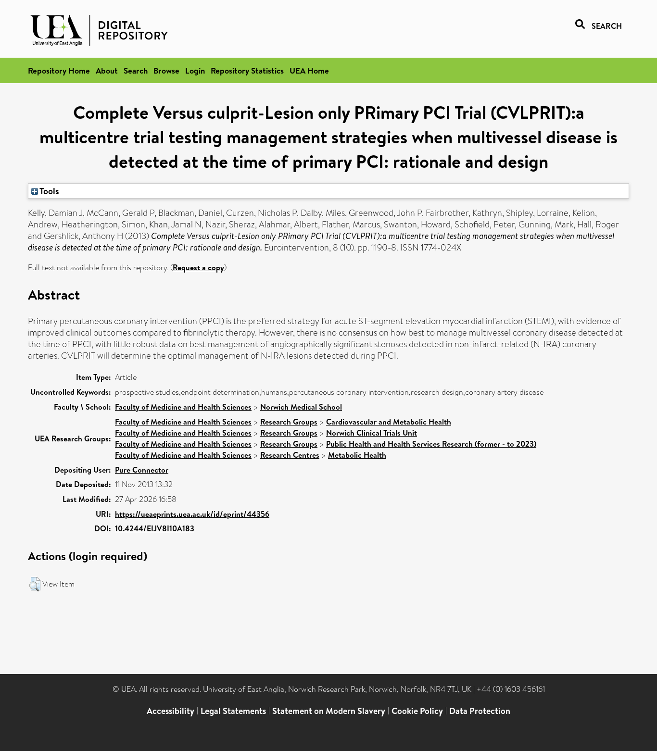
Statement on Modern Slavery (328, 711)
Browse (166, 70)
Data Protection (479, 711)
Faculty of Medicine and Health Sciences (183, 406)
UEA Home (309, 70)
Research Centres (289, 455)
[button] (34, 584)
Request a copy (198, 267)
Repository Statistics (247, 70)
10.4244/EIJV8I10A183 (154, 528)
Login (195, 70)
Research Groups (288, 421)
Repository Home (59, 70)
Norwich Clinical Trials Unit (371, 432)
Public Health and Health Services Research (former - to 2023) (431, 443)
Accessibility (170, 711)
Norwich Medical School (301, 406)
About (107, 70)
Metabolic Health (357, 455)
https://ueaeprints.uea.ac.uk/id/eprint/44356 (192, 514)
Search (136, 70)
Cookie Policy (417, 711)
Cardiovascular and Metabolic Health (388, 421)
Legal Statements (233, 711)
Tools (48, 191)
